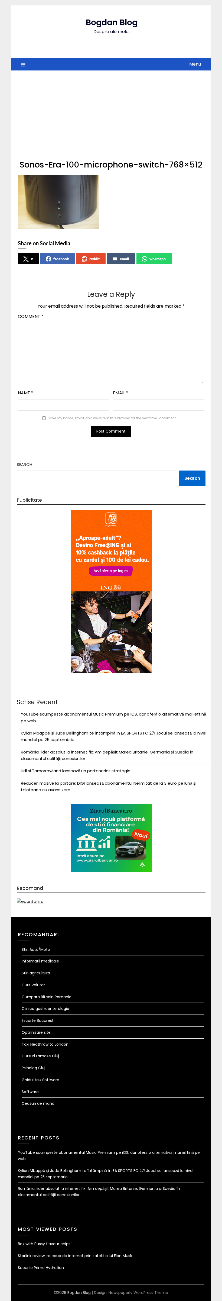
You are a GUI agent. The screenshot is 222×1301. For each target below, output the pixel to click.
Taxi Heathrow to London (45, 1044)
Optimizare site (36, 1032)
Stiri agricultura (36, 973)
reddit (94, 258)
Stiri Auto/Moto (36, 949)
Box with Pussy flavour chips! (44, 1244)
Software (30, 1091)
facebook (61, 258)
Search (24, 464)
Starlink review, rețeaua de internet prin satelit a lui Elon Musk (75, 1255)
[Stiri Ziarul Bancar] (111, 672)
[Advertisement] (111, 111)
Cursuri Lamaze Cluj (40, 1056)
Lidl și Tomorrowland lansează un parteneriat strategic (75, 771)
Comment (31, 316)
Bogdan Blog (112, 22)
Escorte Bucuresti (38, 1020)
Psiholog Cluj (33, 1068)
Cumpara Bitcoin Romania (46, 997)
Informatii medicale (40, 961)
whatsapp (157, 258)
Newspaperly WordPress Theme (138, 1292)
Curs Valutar (33, 985)
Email (120, 393)
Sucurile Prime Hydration (41, 1267)
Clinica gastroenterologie (45, 1008)
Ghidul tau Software (40, 1080)
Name (25, 393)
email (124, 258)
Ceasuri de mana (38, 1103)
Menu (195, 64)
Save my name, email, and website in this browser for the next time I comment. (112, 418)
